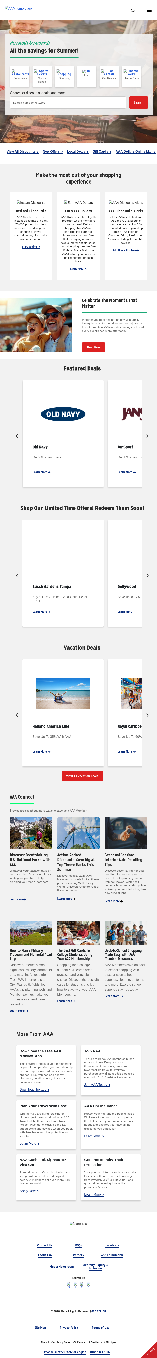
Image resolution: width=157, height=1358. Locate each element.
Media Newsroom (62, 1266)
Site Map (40, 1327)
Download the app (33, 1089)
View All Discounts (21, 151)
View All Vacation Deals (82, 776)
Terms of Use (100, 1327)
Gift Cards (100, 151)
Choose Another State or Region (65, 1352)
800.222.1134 (98, 1311)
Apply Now (28, 1191)
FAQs (78, 1245)
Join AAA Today (95, 1084)
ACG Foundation (112, 1255)
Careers (78, 1255)
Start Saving (29, 246)
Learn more (16, 899)
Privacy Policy (69, 1327)
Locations (112, 1245)
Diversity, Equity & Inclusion (95, 1266)
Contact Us (44, 1245)
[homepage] (18, 10)
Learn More (77, 269)
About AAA (45, 1255)
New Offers (51, 151)
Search (139, 102)
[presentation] (17, 436)
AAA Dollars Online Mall (134, 151)
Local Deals (76, 151)
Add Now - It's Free (124, 250)
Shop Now (93, 347)
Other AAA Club (100, 1352)
